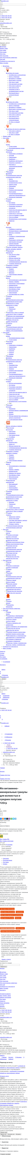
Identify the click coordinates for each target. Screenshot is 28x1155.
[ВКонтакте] (1, 819)
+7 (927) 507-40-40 (5, 15)
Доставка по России (7, 918)
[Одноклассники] (3, 819)
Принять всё (3, 1134)
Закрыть (2, 1078)
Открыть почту (4, 1076)
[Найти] (1, 14)
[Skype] (13, 819)
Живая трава (4, 974)
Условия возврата (5, 994)
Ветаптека (3, 972)
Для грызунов (4, 981)
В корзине (9, 844)
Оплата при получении (7, 928)
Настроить (18, 1134)
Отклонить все (11, 1134)
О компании (6, 661)
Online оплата (20, 928)
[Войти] (0, 714)
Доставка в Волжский (7, 912)
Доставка (6, 862)
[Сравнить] (1, 815)
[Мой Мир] (5, 819)
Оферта (2, 1055)
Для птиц (2, 979)
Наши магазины (4, 1003)
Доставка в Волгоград (7, 909)
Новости (2, 1001)
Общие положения (5, 997)
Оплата (5, 864)
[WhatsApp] (11, 819)
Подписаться (3, 966)
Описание (6, 858)
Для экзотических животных (8, 983)
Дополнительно (7, 860)
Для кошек (3, 977)
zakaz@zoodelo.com (6, 23)
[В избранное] (1, 813)
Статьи (2, 1004)
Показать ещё (4, 1132)
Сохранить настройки (5, 1154)
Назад (8, 745)
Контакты (3, 990)
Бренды (2, 1006)
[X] (7, 819)
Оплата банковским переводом (10, 931)
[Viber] (9, 819)
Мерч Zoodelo (4, 988)
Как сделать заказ (5, 995)
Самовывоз (19, 912)
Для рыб (2, 984)
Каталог (2, 968)
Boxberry (18, 918)
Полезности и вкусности (7, 986)
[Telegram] (15, 819)
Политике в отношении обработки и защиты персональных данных (13, 1103)
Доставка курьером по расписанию (11, 915)
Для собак (3, 975)
